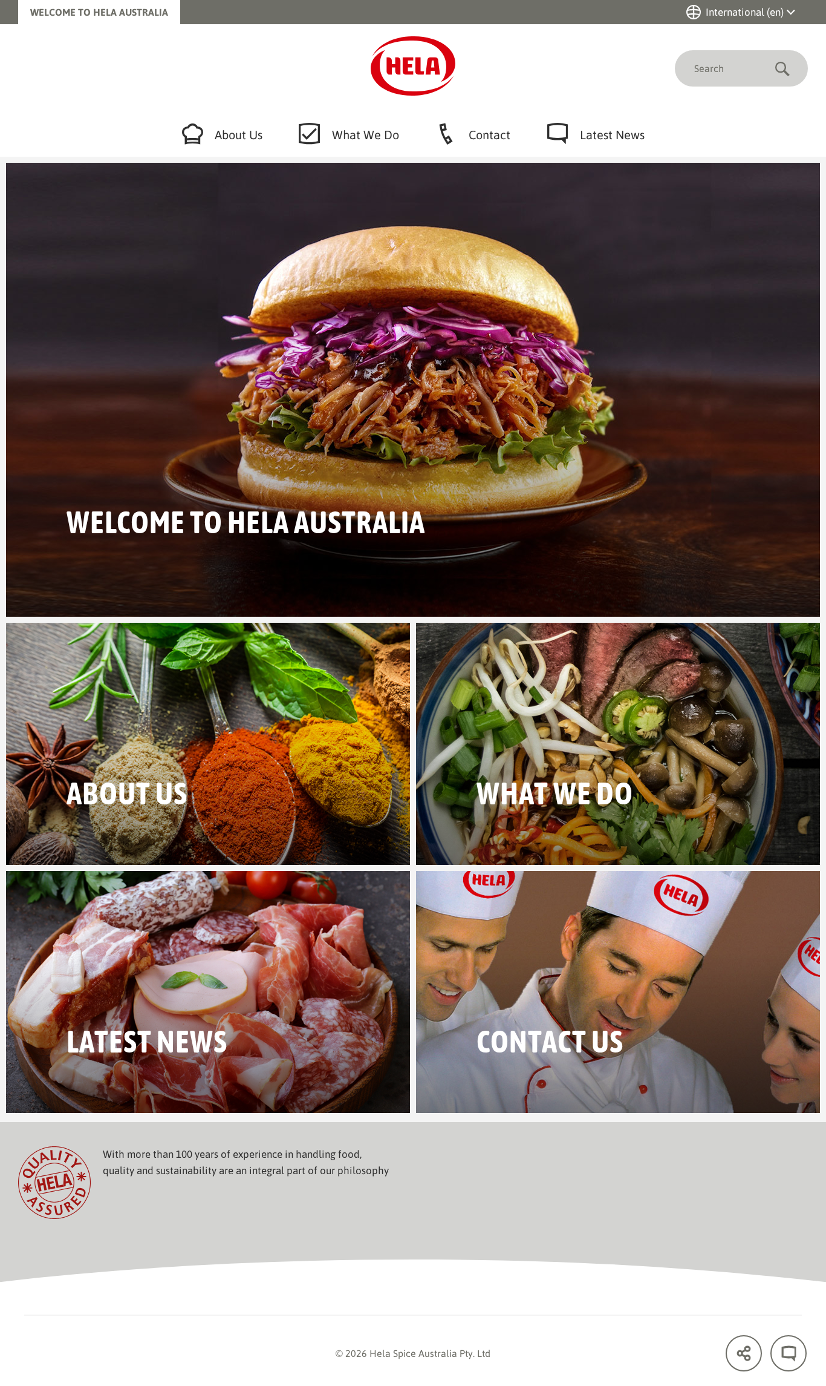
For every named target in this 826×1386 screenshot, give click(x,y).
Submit (782, 68)
